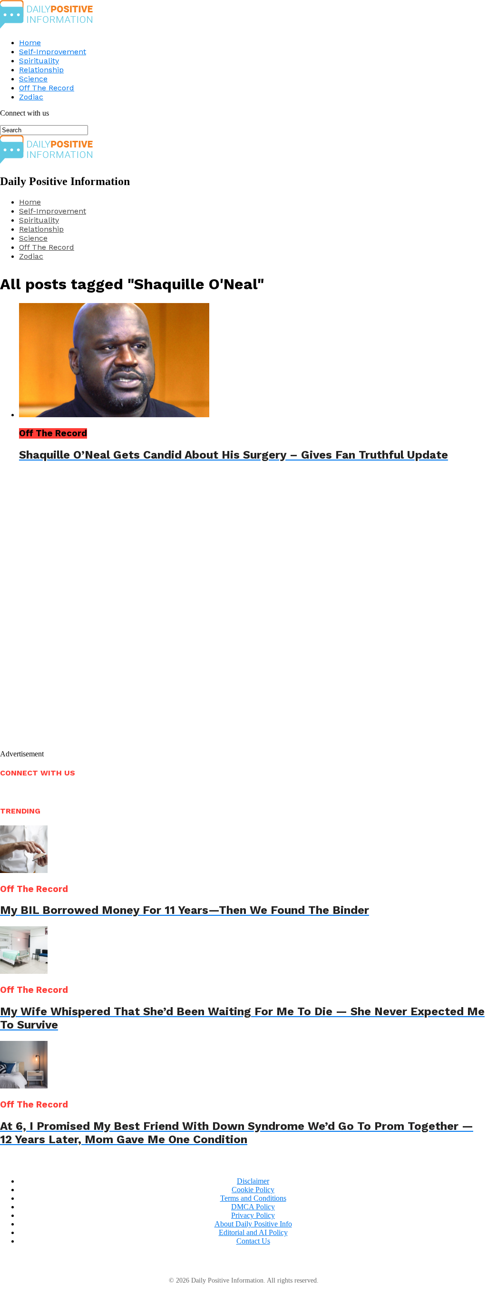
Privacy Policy (253, 1215)
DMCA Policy (253, 1207)
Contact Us (253, 1241)
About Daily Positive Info (253, 1224)
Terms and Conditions (253, 1198)
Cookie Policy (253, 1190)
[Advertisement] (117, 613)
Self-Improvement (52, 51)
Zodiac (31, 96)
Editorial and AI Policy (253, 1232)
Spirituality (39, 60)
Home (30, 42)
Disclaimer (253, 1181)
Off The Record (46, 87)
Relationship (41, 69)
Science (33, 78)
